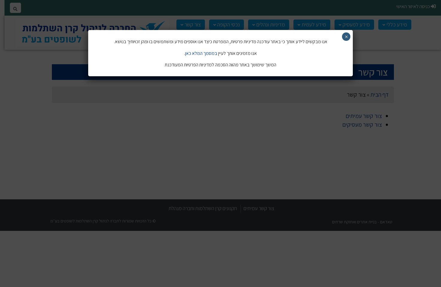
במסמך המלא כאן (201, 53)
